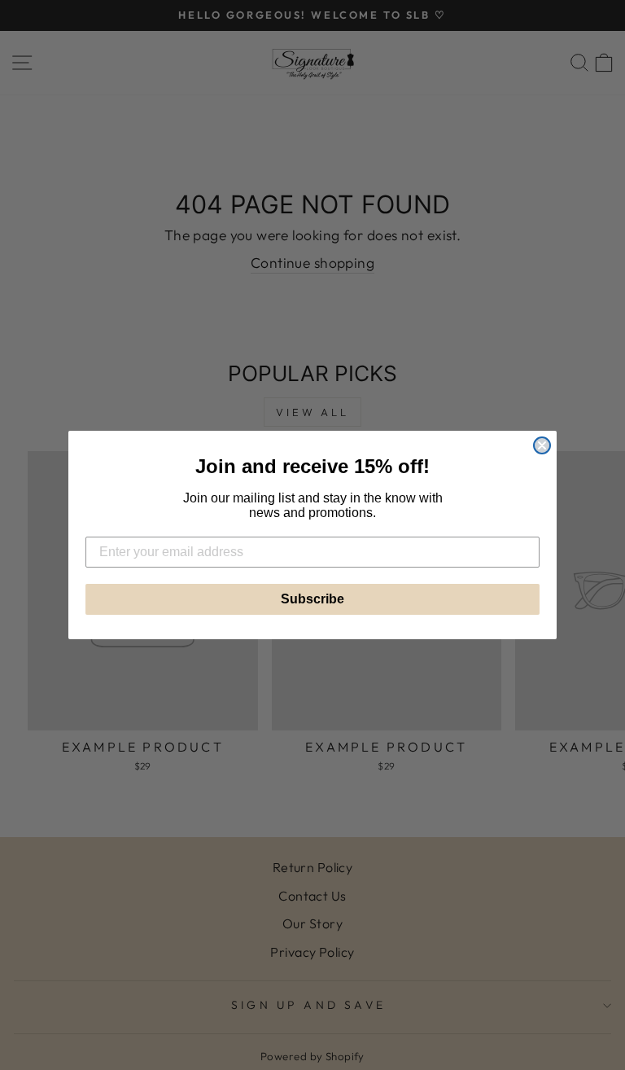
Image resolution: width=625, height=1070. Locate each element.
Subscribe (312, 599)
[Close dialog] (542, 445)
